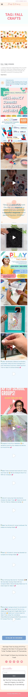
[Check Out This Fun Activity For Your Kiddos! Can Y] (14, 319)
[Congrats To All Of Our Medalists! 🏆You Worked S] (14, 455)
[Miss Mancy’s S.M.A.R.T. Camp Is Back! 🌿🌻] (14, 128)
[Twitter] (14, 662)
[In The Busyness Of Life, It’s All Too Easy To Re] (14, 210)
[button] (2, 4)
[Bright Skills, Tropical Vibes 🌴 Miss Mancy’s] (14, 101)
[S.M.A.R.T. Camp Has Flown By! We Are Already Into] (14, 510)
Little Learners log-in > (21, 1)
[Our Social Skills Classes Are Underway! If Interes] (14, 292)
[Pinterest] (18, 662)
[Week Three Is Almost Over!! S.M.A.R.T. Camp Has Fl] (14, 483)
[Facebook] (10, 662)
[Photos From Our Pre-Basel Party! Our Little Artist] (14, 155)
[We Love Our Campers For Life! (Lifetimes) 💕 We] (14, 428)
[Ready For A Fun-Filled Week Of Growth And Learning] (14, 264)
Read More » (4, 74)
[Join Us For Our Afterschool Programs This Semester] (14, 401)
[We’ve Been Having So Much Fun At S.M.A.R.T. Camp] (14, 619)
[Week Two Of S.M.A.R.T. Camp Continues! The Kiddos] (14, 537)
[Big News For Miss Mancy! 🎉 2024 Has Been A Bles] (14, 346)
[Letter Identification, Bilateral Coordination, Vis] (14, 374)
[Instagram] (6, 662)
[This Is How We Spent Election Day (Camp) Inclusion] (14, 183)
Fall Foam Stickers (7, 64)
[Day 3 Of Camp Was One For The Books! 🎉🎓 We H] (14, 592)
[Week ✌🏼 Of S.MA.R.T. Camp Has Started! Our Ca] (14, 565)
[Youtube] (21, 662)
